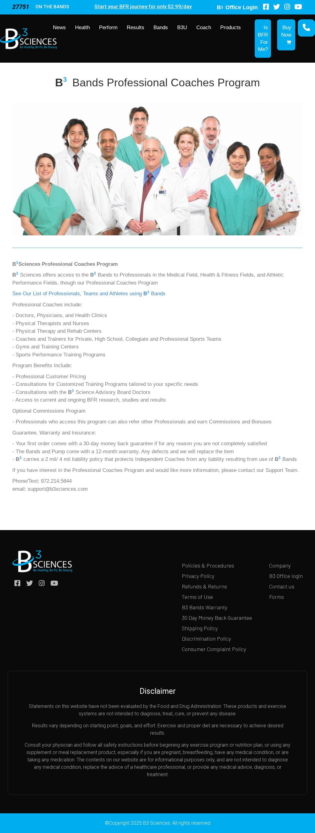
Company (280, 565)
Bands (161, 27)
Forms (276, 596)
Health (82, 27)
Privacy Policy (198, 575)
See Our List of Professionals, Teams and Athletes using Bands (88, 294)
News (59, 27)
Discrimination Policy (206, 638)
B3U (182, 27)
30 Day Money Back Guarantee (217, 617)
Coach (203, 27)
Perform (108, 27)
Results (135, 27)
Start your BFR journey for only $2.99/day (143, 6)
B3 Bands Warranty (204, 607)
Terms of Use (197, 596)
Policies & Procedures (208, 565)
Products (230, 27)
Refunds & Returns (204, 586)
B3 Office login (286, 575)
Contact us (281, 586)
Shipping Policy (200, 628)
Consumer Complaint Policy (214, 649)
